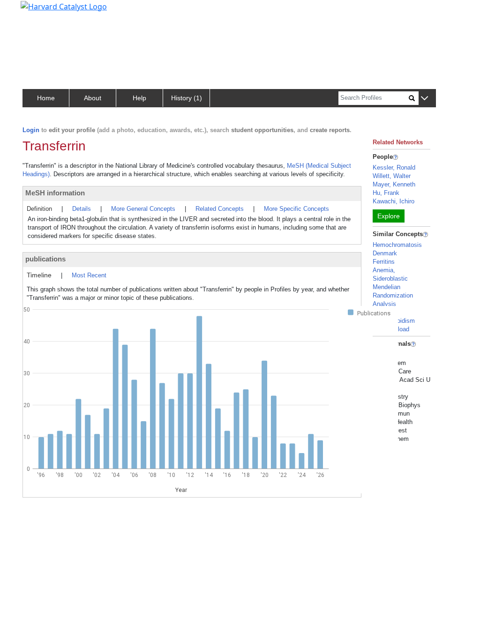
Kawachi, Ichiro (393, 201)
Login (30, 130)
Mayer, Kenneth (394, 184)
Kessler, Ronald (394, 167)
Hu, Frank (386, 192)
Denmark (385, 253)
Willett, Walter (392, 175)
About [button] (92, 98)
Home (46, 98)
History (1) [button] (186, 98)
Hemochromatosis (397, 244)
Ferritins (384, 261)
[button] (424, 98)
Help (139, 98)
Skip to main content (39, 11)
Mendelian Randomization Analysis (393, 295)
